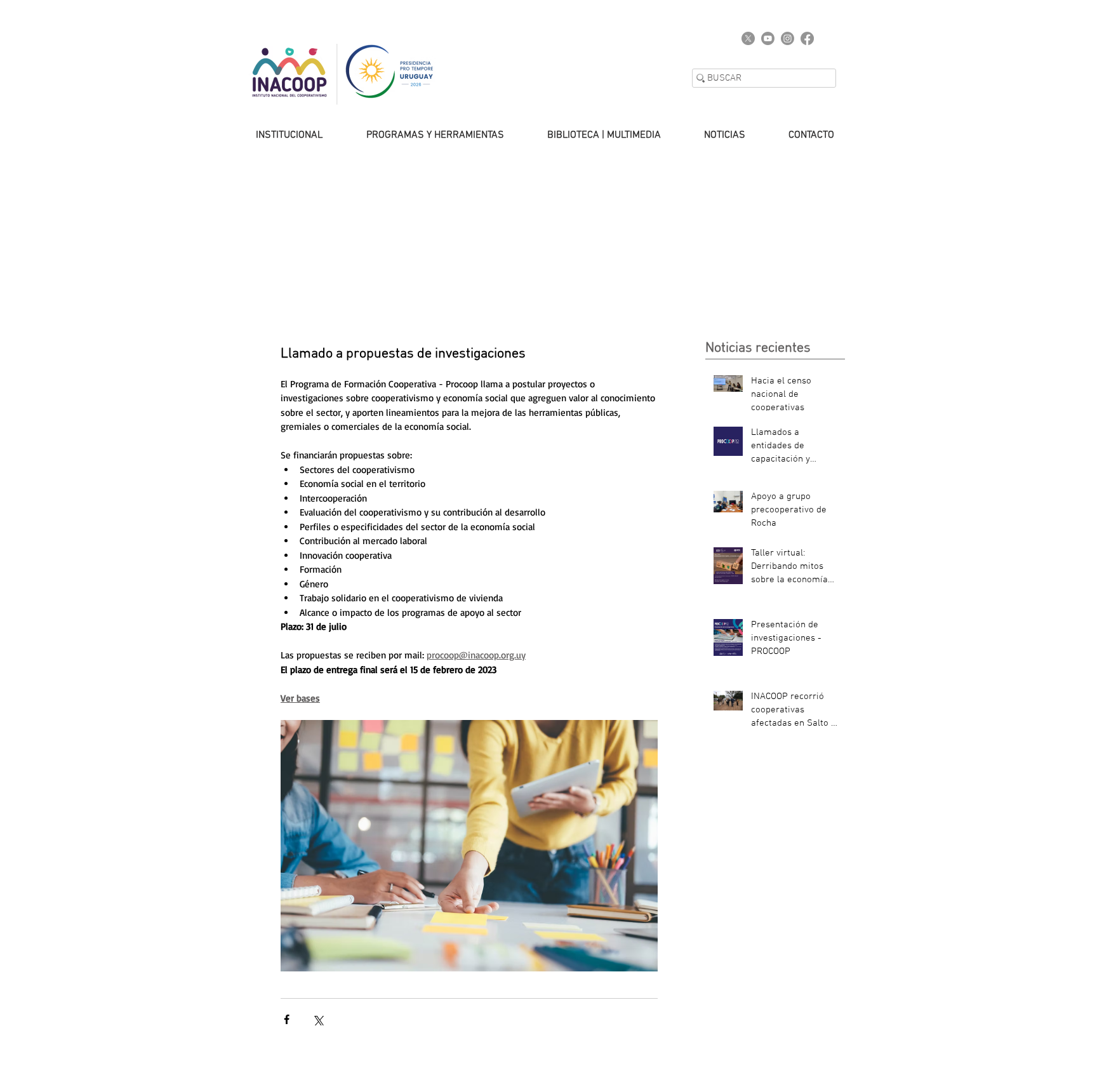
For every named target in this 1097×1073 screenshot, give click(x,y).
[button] (277, 135)
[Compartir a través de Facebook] (287, 1019)
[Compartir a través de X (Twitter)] (318, 1019)
